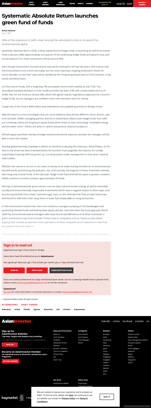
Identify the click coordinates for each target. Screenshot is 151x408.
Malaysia (106, 354)
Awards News (133, 337)
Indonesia (106, 346)
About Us (56, 334)
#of (58, 309)
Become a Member (60, 348)
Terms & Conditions (60, 351)
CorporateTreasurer (85, 386)
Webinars (131, 351)
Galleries (131, 357)
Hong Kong (107, 340)
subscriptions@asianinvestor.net (32, 282)
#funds (27, 309)
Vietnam (106, 368)
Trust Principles (58, 337)
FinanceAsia (82, 383)
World (105, 371)
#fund (17, 309)
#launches (48, 309)
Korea (105, 351)
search (121, 3)
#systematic (79, 309)
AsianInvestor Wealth (60, 383)
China (105, 337)
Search (130, 362)
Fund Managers (83, 340)
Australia (106, 334)
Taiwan (105, 362)
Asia (104, 374)
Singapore (106, 360)
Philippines (107, 357)
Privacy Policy (58, 354)
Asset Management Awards (138, 340)
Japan (105, 348)
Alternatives (10, 305)
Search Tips (57, 360)
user (129, 3)
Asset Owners (83, 337)
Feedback (56, 340)
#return (66, 309)
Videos (130, 354)
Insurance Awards (134, 343)
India (104, 343)
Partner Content (133, 334)
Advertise (56, 346)
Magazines (132, 360)
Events (130, 346)
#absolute (6, 309)
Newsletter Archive (60, 343)
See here (7, 292)
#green (36, 309)
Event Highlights (133, 348)
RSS (54, 357)
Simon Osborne (8, 30)
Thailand (106, 365)
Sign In (14, 270)
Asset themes (29, 305)
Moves (80, 343)
